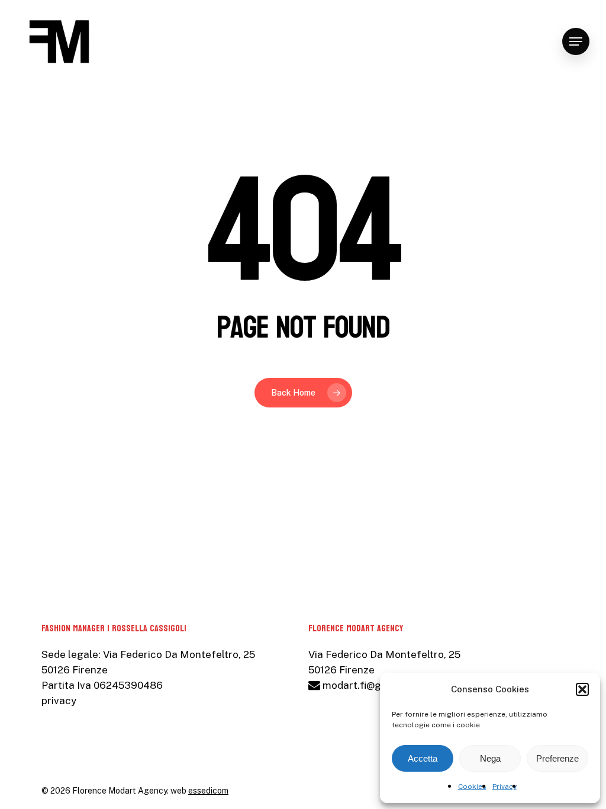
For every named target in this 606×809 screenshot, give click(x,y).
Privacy (504, 786)
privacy (58, 701)
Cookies (472, 786)
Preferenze (557, 758)
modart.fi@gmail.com (372, 685)
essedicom (208, 790)
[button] (582, 689)
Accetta (422, 758)
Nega (490, 758)
